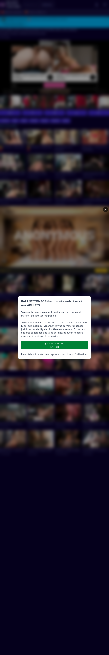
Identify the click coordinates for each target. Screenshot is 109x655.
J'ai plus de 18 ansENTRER (54, 345)
